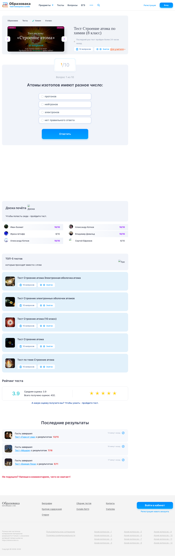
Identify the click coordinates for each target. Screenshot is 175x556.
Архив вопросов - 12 (163, 543)
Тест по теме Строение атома (35, 359)
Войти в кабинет (155, 505)
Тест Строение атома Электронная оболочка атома (49, 278)
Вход (166, 5)
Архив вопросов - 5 (133, 531)
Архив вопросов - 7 (133, 539)
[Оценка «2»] (98, 393)
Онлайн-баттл (82, 509)
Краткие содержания (52, 509)
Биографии (47, 503)
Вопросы (73, 5)
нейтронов (51, 104)
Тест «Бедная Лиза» (26, 464)
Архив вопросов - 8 (133, 543)
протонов (50, 96)
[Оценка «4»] (109, 393)
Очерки (45, 514)
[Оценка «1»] (92, 393)
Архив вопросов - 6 (133, 535)
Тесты (60, 5)
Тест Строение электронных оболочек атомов (46, 298)
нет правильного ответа (60, 120)
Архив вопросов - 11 (163, 539)
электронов (52, 112)
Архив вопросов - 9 (163, 531)
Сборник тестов (83, 503)
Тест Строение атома (30, 339)
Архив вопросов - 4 (103, 543)
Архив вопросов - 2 (103, 535)
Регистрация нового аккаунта (155, 511)
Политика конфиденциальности (60, 535)
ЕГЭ (83, 5)
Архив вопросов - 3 (103, 539)
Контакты (110, 503)
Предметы (45, 5)
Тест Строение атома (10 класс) (37, 318)
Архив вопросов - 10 (163, 535)
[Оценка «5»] (115, 393)
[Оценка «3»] (104, 393)
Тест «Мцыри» (22, 450)
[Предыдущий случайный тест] (7, 39)
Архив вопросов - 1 (103, 531)
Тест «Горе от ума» (25, 437)
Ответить (65, 133)
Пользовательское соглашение (60, 531)
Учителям (110, 509)
